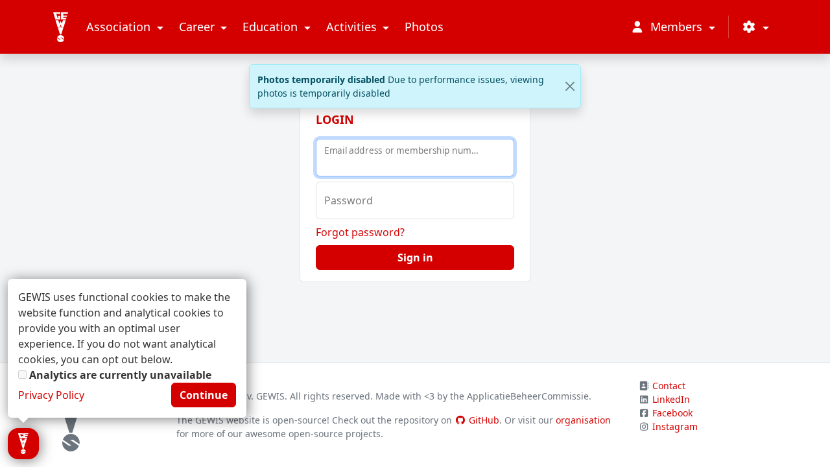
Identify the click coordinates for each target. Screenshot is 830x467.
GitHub (482, 420)
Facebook (672, 413)
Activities (353, 26)
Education (272, 26)
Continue (204, 395)
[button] (755, 27)
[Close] (569, 86)
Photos (424, 26)
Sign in (415, 257)
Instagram (675, 426)
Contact (668, 385)
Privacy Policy (51, 395)
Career (198, 26)
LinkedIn (671, 399)
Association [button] (120, 26)
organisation (583, 420)
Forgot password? (360, 232)
